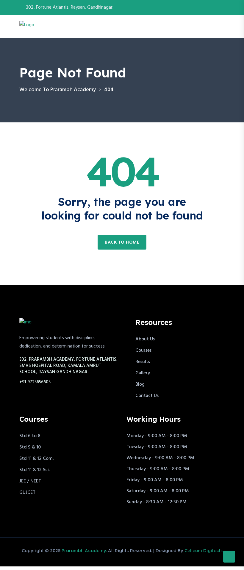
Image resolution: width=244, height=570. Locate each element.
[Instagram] (216, 7)
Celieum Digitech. (203, 550)
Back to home (122, 242)
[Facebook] (208, 7)
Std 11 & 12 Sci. (34, 470)
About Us (145, 339)
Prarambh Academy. (84, 550)
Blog (140, 384)
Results (142, 362)
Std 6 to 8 (29, 436)
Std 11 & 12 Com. (36, 458)
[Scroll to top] (229, 557)
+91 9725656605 (35, 382)
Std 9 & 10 (30, 447)
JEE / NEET (30, 481)
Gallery (142, 373)
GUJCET (27, 492)
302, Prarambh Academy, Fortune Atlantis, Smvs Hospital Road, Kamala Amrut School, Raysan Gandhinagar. (68, 365)
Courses (143, 350)
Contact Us (147, 396)
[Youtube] (223, 7)
